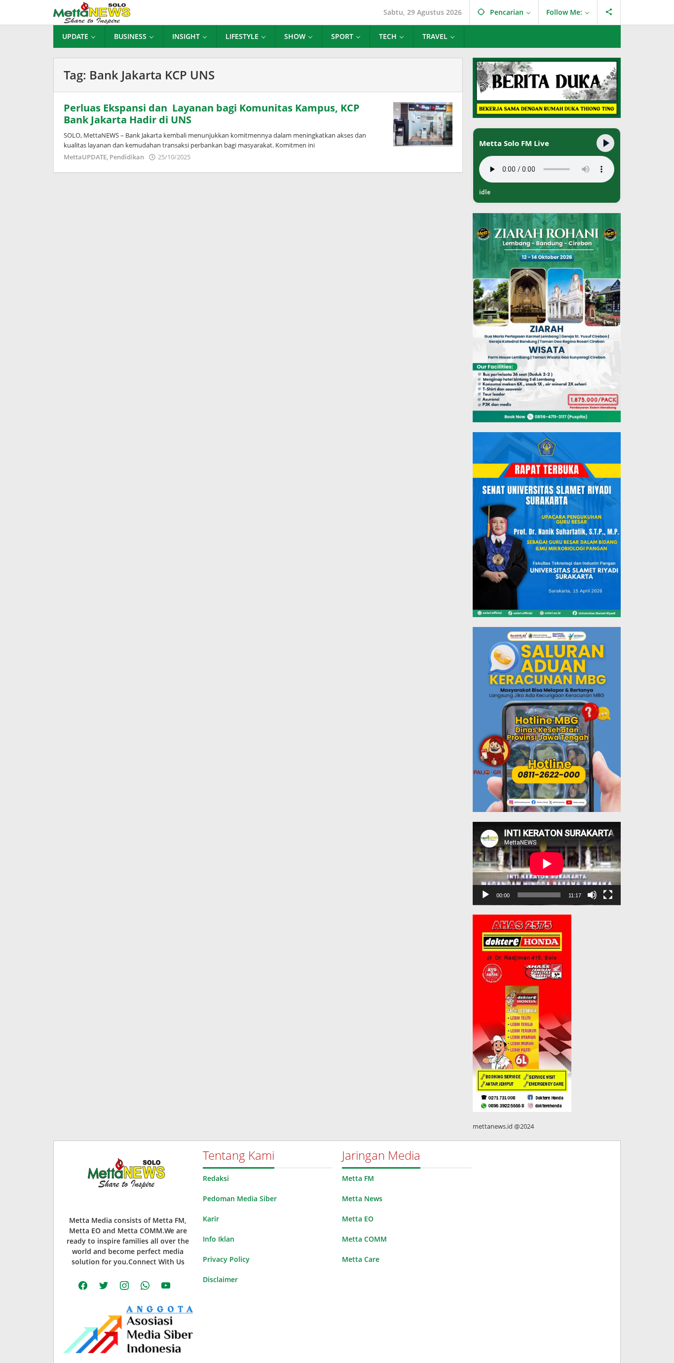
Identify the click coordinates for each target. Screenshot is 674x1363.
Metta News (362, 1198)
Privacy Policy (226, 1259)
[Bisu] (592, 895)
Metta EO (358, 1218)
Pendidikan (127, 156)
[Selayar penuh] (608, 895)
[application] (547, 863)
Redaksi (216, 1178)
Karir (211, 1218)
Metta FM (358, 1178)
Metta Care (360, 1259)
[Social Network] (609, 12)
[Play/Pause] (605, 143)
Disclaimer (220, 1279)
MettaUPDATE (85, 156)
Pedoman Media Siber (240, 1198)
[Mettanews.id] (91, 12)
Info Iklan (218, 1239)
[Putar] (485, 895)
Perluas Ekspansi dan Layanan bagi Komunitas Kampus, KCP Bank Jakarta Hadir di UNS (212, 113)
